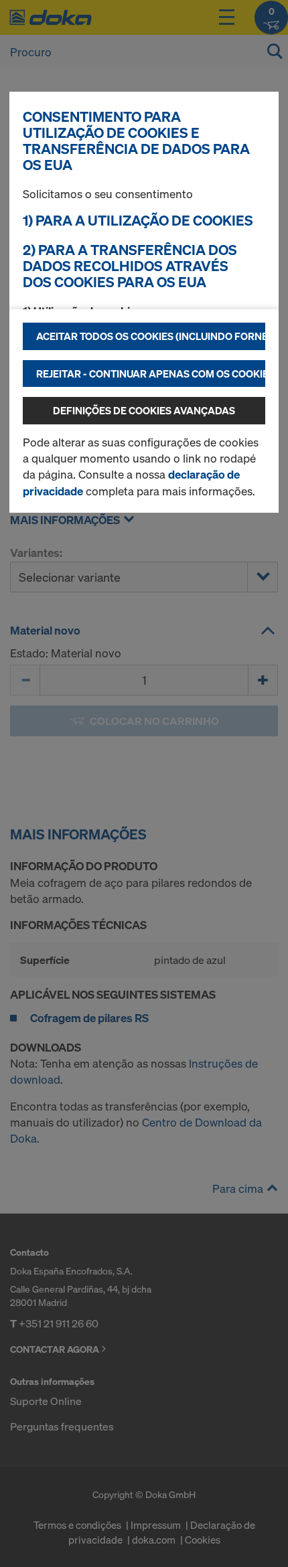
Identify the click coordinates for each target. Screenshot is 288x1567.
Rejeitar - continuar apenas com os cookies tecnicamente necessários (150, 373)
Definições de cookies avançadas (144, 410)
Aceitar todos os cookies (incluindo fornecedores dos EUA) (150, 336)
